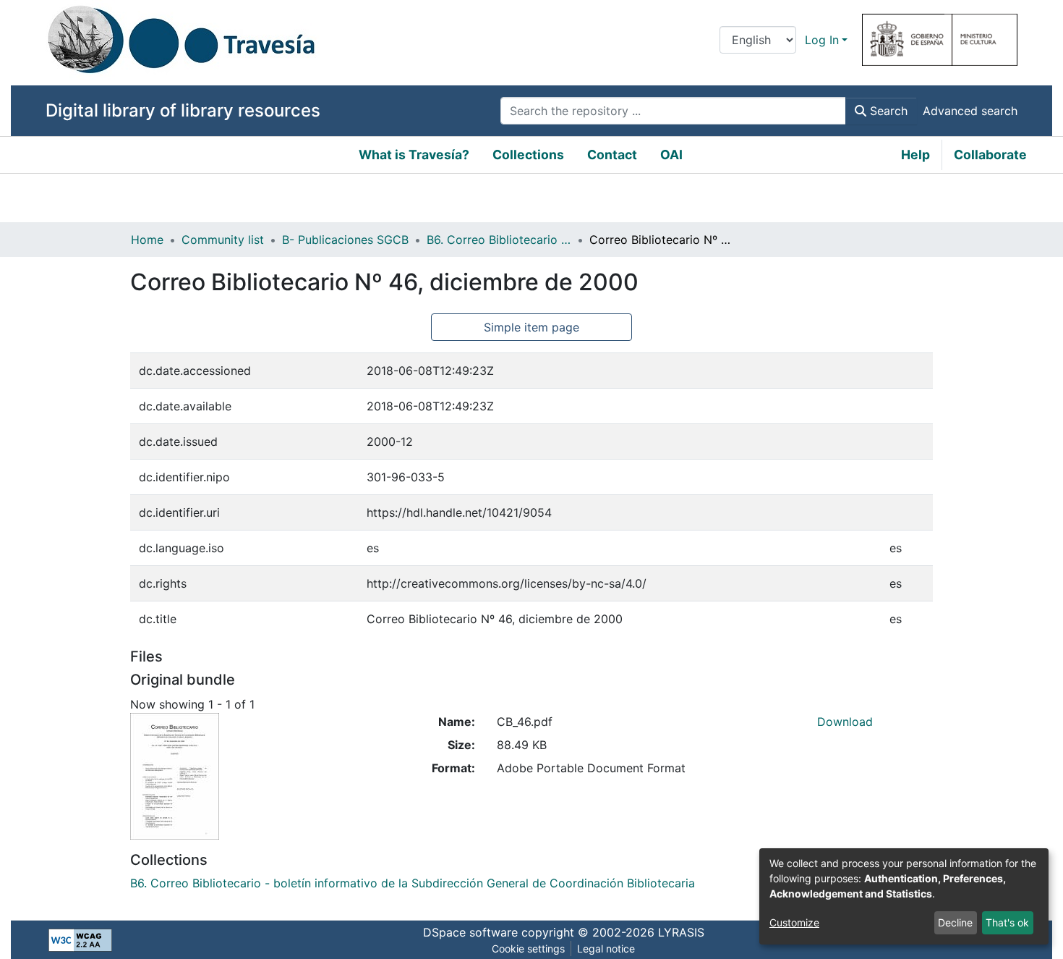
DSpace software (470, 932)
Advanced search (970, 110)
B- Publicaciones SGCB (345, 239)
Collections (528, 154)
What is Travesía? (414, 154)
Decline (955, 922)
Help (915, 154)
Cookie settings (528, 948)
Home (147, 239)
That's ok (1007, 922)
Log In (822, 40)
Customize (794, 922)
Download (845, 721)
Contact (612, 154)
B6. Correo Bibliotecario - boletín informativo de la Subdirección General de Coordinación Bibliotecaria (499, 239)
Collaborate (990, 154)
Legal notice (606, 948)
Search (887, 110)
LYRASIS (681, 932)
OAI (671, 154)
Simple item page (531, 327)
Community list (223, 239)
